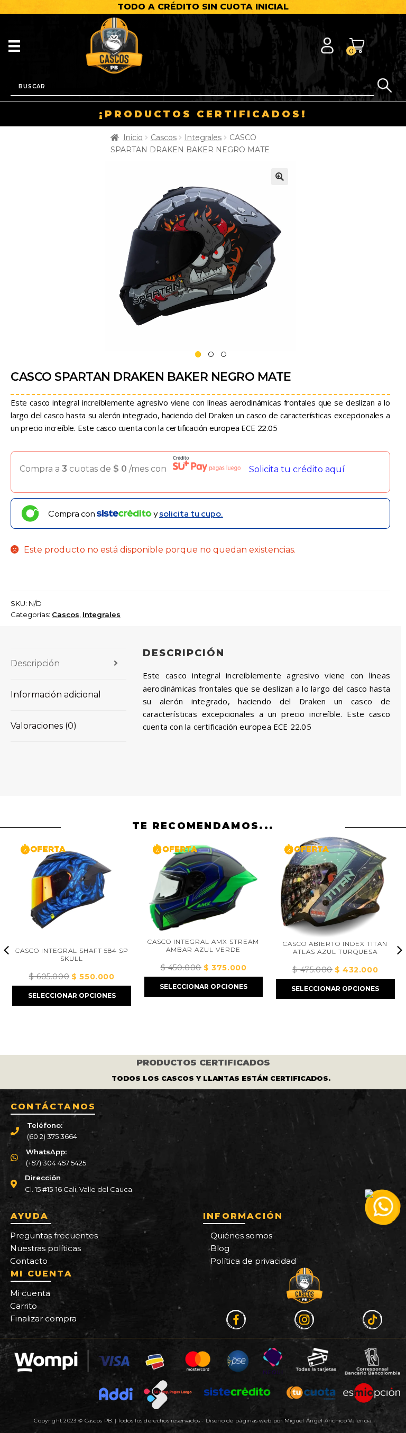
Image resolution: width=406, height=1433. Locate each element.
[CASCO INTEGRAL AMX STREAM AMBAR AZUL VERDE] (203, 885)
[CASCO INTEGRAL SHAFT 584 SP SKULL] (71, 889)
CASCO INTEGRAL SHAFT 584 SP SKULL (71, 954)
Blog (219, 1248)
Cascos (164, 137)
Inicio (133, 137)
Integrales (203, 137)
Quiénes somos (241, 1235)
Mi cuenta (30, 1293)
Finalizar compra (43, 1318)
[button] (279, 176)
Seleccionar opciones (72, 995)
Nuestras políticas (45, 1248)
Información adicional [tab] (56, 695)
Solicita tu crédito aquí (297, 469)
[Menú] (14, 45)
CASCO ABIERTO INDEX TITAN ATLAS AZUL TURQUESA (335, 948)
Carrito (23, 1306)
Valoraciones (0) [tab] (44, 726)
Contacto (29, 1261)
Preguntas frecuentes (54, 1235)
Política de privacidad (253, 1261)
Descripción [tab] (35, 663)
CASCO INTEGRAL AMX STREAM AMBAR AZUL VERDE (203, 945)
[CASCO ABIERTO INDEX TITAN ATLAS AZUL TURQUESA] (335, 886)
